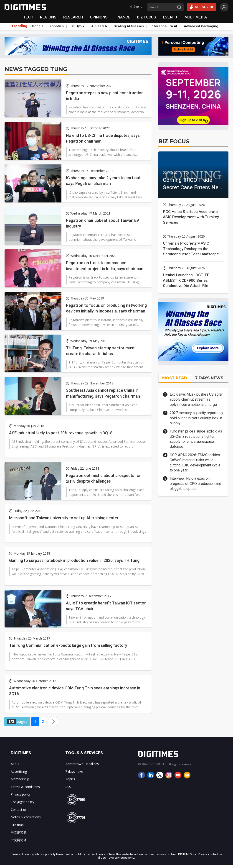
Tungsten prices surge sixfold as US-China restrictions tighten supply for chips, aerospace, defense (196, 439)
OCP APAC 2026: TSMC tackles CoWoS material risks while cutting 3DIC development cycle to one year (195, 462)
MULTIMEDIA (196, 17)
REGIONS (48, 17)
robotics (57, 26)
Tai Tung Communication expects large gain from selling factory (68, 645)
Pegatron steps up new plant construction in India (105, 95)
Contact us (19, 809)
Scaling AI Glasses (129, 26)
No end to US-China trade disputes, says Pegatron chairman (103, 138)
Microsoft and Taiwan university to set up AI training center (64, 517)
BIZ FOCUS (146, 17)
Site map (17, 825)
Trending (19, 26)
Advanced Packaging (201, 26)
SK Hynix (77, 26)
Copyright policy (22, 802)
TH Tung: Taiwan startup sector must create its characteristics (100, 350)
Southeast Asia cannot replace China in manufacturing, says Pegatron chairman (103, 393)
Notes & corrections (26, 817)
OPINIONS (99, 17)
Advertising (19, 771)
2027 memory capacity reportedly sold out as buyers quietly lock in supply (196, 418)
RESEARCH (73, 17)
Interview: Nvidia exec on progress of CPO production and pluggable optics (195, 483)
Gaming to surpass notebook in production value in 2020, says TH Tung (74, 560)
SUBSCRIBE (204, 7)
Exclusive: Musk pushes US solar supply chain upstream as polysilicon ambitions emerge (196, 399)
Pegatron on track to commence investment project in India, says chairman (104, 265)
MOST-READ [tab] (174, 378)
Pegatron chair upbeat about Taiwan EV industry (102, 223)
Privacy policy (20, 794)
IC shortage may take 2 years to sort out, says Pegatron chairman (104, 180)
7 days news (74, 771)
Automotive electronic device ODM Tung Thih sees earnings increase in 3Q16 (74, 691)
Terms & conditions (25, 787)
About (15, 764)
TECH (28, 17)
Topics (70, 779)
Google (37, 26)
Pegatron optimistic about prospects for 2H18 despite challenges (103, 478)
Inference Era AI (164, 26)
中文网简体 (19, 840)
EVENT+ (170, 17)
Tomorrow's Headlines (82, 764)
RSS (68, 787)
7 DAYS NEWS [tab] (209, 378)
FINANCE (122, 17)
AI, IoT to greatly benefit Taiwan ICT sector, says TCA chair (106, 606)
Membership (20, 779)
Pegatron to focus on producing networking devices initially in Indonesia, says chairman (106, 308)
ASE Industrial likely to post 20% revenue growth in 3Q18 (60, 432)
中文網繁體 (19, 832)
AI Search (99, 26)
